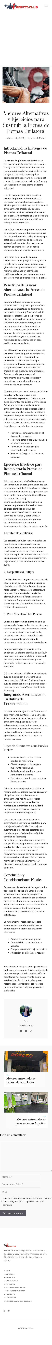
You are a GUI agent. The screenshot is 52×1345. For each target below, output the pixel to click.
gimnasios (10, 1284)
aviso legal (11, 1298)
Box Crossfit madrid (15, 1291)
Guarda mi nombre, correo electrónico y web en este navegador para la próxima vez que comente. (27, 1201)
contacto (10, 1294)
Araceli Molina (38, 138)
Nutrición (10, 1277)
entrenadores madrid (16, 1288)
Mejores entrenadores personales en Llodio (21, 1080)
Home (8, 1271)
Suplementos (12, 1281)
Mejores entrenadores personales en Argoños (31, 1121)
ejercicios (10, 1274)
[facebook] (9, 1311)
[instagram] (4, 1311)
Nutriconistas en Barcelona (19, 1301)
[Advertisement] (26, 39)
